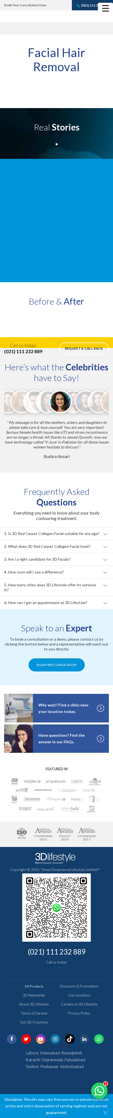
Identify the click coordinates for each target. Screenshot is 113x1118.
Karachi (33, 1059)
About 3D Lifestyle (34, 1004)
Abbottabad (72, 1066)
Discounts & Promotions (79, 986)
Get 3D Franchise (34, 1022)
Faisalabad (74, 1059)
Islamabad (50, 1052)
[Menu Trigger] (105, 8)
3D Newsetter (34, 995)
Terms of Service (34, 1013)
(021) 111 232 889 (94, 5)
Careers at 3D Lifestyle (79, 1004)
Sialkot (32, 1066)
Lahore (32, 1052)
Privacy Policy (79, 1013)
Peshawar (49, 1066)
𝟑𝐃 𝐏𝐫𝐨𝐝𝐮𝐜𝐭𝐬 (33, 986)
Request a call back (84, 348)
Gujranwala (52, 1059)
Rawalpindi (71, 1052)
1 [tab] (56, 143)
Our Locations (79, 995)
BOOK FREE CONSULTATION (57, 665)
